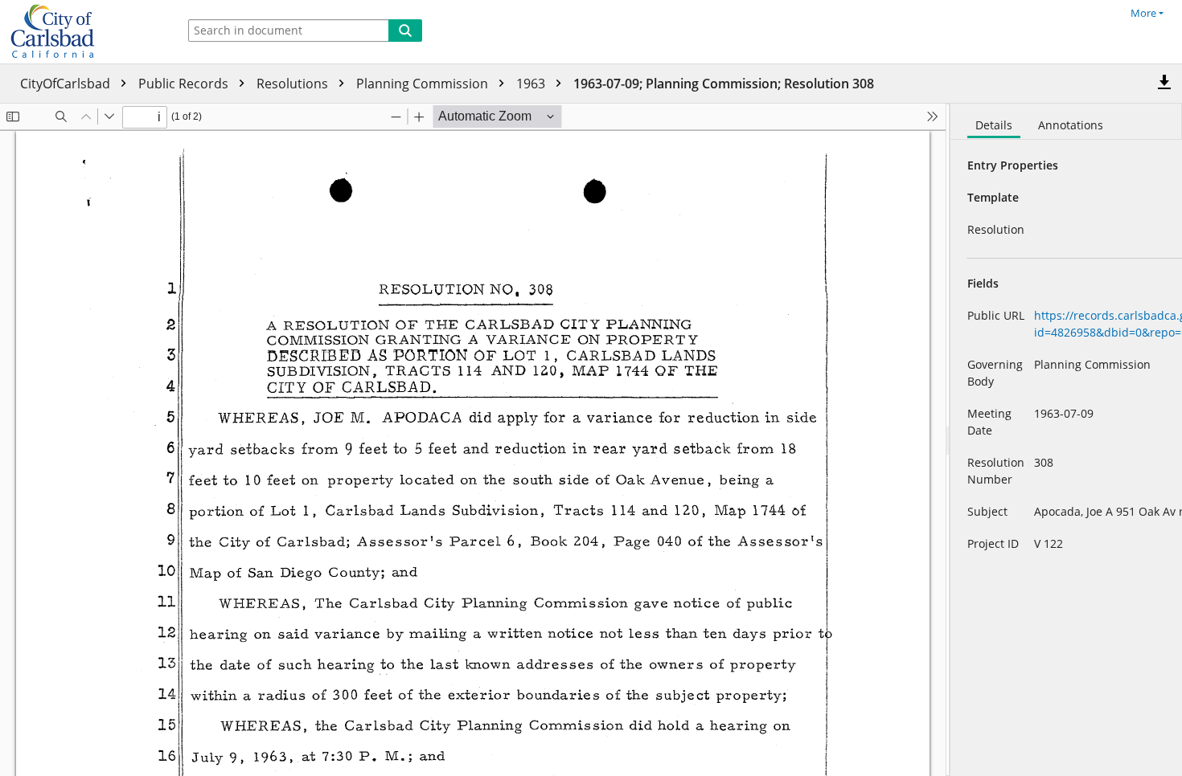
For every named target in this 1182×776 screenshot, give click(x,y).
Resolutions (294, 83)
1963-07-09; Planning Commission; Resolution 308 (723, 83)
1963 (532, 83)
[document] (1066, 440)
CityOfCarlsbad (66, 83)
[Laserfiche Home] (84, 31)
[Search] (405, 30)
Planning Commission (423, 83)
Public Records (185, 83)
